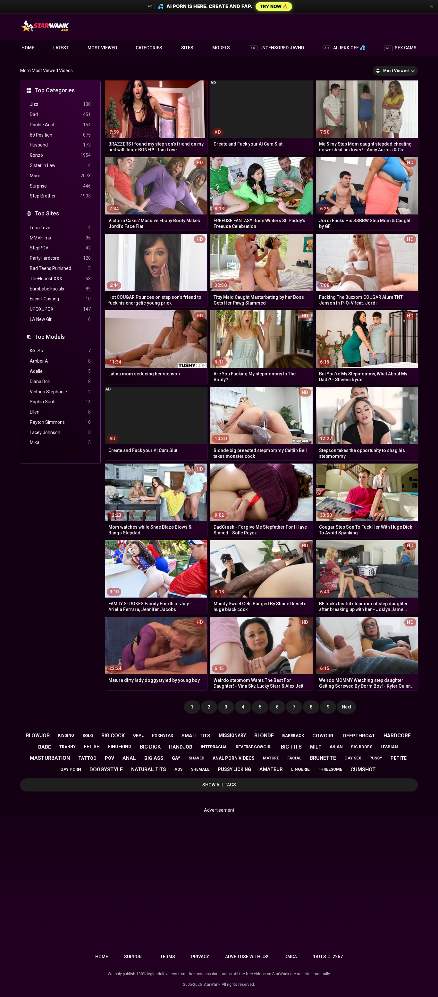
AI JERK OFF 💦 (344, 47)
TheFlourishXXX (60, 278)
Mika (60, 442)
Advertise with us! (246, 956)
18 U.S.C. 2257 (328, 956)
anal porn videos (234, 758)
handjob (180, 747)
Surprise (60, 186)
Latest (61, 47)
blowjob (38, 736)
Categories (149, 47)
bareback (293, 735)
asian (336, 746)
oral (138, 735)
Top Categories (54, 90)
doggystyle (106, 770)
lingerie (300, 769)
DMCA (290, 956)
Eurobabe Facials (60, 288)
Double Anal (60, 124)
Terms (167, 956)
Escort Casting (60, 298)
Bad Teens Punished (60, 268)
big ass (154, 758)
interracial (214, 746)
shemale (200, 769)
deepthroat (359, 736)
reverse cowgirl (254, 746)
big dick (150, 747)
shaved (196, 758)
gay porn (70, 769)
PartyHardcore (60, 258)
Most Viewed (102, 47)
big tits (291, 747)
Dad (60, 114)
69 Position (60, 135)
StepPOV (60, 247)
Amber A (60, 361)
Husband (60, 144)
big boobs (361, 747)
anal (129, 758)
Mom (60, 175)
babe (44, 747)
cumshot (363, 770)
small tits (195, 736)
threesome (330, 769)
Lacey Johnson (60, 432)
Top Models (49, 336)
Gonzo (60, 155)
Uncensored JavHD (277, 47)
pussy (375, 758)
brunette (323, 758)
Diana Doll (60, 381)
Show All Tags (219, 784)
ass (178, 769)
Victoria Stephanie (60, 391)
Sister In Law (60, 165)
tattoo (87, 758)
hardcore (397, 736)
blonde (264, 736)
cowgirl (323, 736)
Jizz (60, 104)
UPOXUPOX (60, 309)
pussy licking (234, 769)
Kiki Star (60, 350)
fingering (119, 746)
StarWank (211, 984)
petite (399, 758)
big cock (113, 736)
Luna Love (60, 227)
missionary (232, 735)
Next (346, 706)
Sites (187, 47)
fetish (92, 746)
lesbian (389, 746)
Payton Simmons (60, 422)
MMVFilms (60, 237)
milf (315, 747)
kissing (66, 735)
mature (271, 758)
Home (27, 47)
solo (87, 735)
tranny (67, 747)
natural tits (148, 769)
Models (221, 47)
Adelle (60, 371)
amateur (271, 769)
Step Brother (60, 195)
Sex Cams (401, 47)
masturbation (50, 758)
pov (109, 758)
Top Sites (46, 213)
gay (176, 758)
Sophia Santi (60, 401)
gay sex (352, 758)
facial (294, 758)
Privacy (200, 956)
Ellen (60, 412)
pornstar (162, 735)
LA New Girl (60, 319)
